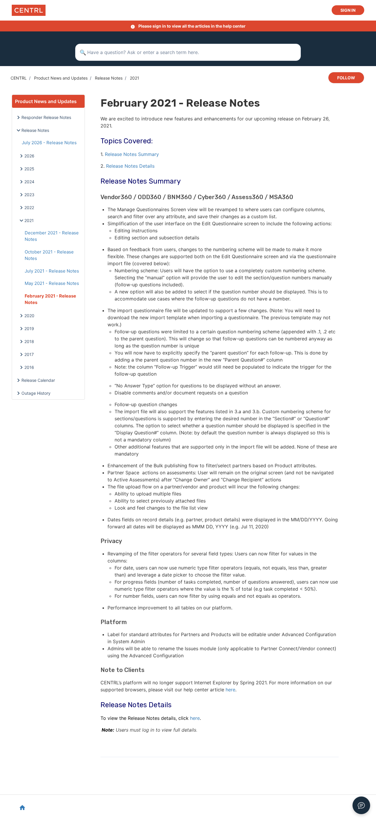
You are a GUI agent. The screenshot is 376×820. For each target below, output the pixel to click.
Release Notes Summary (132, 154)
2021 (134, 77)
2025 (29, 168)
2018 (29, 341)
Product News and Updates (61, 77)
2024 (29, 181)
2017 (29, 354)
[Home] (29, 10)
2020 (29, 315)
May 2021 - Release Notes (52, 283)
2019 (29, 328)
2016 (29, 367)
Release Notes (108, 77)
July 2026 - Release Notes (49, 142)
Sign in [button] (347, 10)
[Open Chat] (361, 805)
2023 (29, 194)
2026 (29, 155)
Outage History (36, 393)
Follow (346, 77)
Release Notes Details (130, 166)
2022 (29, 207)
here (195, 718)
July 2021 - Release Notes (52, 271)
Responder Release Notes (46, 117)
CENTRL (19, 77)
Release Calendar (38, 380)
